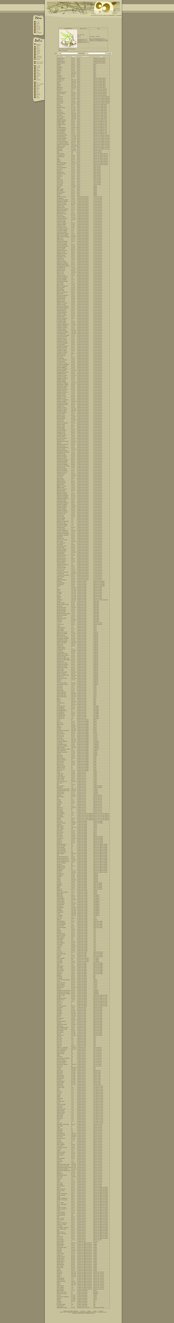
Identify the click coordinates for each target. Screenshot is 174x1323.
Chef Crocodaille (60, 958)
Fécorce (59, 109)
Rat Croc (59, 1016)
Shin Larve (59, 918)
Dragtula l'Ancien (61, 405)
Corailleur (59, 126)
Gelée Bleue (60, 687)
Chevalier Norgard (61, 1304)
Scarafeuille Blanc (61, 709)
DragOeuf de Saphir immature (63, 659)
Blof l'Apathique (60, 289)
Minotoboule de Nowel (62, 1175)
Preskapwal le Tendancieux (63, 533)
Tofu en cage (60, 941)
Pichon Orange (60, 970)
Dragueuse (59, 679)
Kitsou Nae (59, 830)
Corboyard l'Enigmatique (62, 342)
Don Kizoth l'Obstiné (61, 370)
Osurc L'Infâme (60, 1202)
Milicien (58, 1299)
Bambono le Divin (61, 207)
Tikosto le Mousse (61, 413)
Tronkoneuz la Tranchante (63, 575)
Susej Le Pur (60, 1238)
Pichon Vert (59, 972)
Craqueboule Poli (61, 155)
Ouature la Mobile (61, 249)
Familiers (38, 53)
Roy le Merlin (60, 541)
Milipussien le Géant (61, 485)
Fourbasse (59, 175)
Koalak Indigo (60, 1262)
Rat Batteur (59, 1013)
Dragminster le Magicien (62, 382)
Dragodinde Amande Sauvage (63, 990)
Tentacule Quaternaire (62, 135)
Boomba (59, 170)
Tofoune (59, 949)
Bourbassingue (60, 147)
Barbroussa (59, 89)
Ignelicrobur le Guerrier (62, 632)
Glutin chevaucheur (61, 1152)
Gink (58, 1216)
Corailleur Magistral (61, 127)
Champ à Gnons (60, 899)
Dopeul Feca (60, 1070)
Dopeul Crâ (59, 1073)
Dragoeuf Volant (60, 669)
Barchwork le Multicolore (62, 295)
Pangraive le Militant (61, 509)
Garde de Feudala (61, 845)
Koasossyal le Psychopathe (63, 465)
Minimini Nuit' (60, 1173)
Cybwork (59, 729)
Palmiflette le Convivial (62, 253)
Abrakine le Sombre (61, 202)
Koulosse (59, 1276)
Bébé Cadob (60, 1125)
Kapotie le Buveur (61, 985)
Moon (58, 152)
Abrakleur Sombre (61, 107)
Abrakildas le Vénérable (62, 201)
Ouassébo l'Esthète (61, 247)
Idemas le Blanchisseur (62, 1193)
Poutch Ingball (60, 1239)
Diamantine (59, 1272)
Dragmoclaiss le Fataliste (62, 384)
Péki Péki (59, 872)
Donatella (59, 1022)
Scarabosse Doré (61, 705)
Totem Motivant (60, 1289)
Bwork (58, 721)
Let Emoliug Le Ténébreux (63, 1227)
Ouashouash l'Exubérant (62, 246)
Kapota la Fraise (60, 439)
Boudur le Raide (60, 206)
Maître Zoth (59, 98)
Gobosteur (59, 592)
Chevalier (59, 1298)
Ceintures (38, 73)
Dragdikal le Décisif (61, 373)
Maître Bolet (59, 895)
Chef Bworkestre (61, 1185)
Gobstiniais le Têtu (61, 433)
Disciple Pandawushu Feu (63, 859)
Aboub (58, 1187)
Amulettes (38, 66)
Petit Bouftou (60, 815)
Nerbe (58, 104)
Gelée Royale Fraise (61, 695)
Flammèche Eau (60, 718)
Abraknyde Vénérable (62, 615)
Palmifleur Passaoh (61, 124)
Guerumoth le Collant (61, 438)
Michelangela (60, 1025)
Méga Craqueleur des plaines (63, 749)
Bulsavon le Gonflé (61, 304)
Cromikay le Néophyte (62, 359)
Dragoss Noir (60, 644)
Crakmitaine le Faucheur (62, 345)
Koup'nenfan (60, 1161)
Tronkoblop (59, 978)
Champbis (59, 909)
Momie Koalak (60, 1267)
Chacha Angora (60, 785)
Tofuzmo (59, 950)
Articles (38, 47)
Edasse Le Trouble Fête (62, 1047)
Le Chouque (60, 169)
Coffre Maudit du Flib (61, 92)
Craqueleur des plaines (62, 745)
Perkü (58, 590)
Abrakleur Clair (60, 79)
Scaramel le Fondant (61, 545)
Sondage (38, 28)
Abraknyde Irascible (61, 610)
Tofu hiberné (60, 1182)
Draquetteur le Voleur (61, 410)
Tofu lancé (59, 1122)
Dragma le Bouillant (61, 381)
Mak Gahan (59, 782)
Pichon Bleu (59, 962)
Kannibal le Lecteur (61, 226)
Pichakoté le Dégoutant (62, 510)
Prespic (59, 1119)
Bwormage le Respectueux (63, 307)
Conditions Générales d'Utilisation (70, 1311)
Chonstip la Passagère (62, 336)
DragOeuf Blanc (60, 652)
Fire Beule (59, 1301)
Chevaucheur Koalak (61, 1247)
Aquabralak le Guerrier (62, 639)
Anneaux (38, 67)
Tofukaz (59, 947)
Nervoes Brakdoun (61, 1050)
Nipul (58, 1230)
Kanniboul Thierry (61, 62)
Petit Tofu (59, 819)
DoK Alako (59, 1249)
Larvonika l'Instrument (62, 232)
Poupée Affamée (60, 1279)
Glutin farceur (60, 1155)
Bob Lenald (59, 821)
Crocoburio (59, 959)
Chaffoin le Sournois (61, 313)
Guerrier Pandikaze (61, 862)
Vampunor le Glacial (61, 261)
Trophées (38, 79)
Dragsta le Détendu (61, 395)
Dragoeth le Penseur (61, 390)
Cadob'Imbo (59, 1129)
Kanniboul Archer (61, 58)
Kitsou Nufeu (60, 835)
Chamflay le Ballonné (61, 322)
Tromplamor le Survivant (62, 572)
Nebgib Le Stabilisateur (62, 1198)
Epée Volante (60, 1115)
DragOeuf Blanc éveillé (62, 653)
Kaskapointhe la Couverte (63, 441)
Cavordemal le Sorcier (62, 309)
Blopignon (59, 975)
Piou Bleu (59, 1036)
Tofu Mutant (59, 944)
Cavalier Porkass (61, 995)
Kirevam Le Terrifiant (61, 1224)
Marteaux (38, 94)
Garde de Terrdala (61, 850)
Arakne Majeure (60, 629)
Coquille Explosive (61, 647)
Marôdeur (59, 596)
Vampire (59, 799)
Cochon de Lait (60, 736)
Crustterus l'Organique (62, 365)
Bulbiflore (59, 885)
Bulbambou (59, 884)
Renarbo (59, 989)
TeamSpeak (39, 32)
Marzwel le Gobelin (61, 1062)
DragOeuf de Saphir (61, 656)
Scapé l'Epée (60, 544)
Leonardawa (60, 1007)
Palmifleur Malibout (61, 121)
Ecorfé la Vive (60, 215)
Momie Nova (60, 807)
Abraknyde (59, 605)
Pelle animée (60, 1116)
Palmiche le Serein (61, 252)
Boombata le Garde (61, 296)
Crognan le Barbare (61, 355)
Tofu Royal (59, 945)
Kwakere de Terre (61, 767)
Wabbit (58, 187)
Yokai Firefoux (60, 827)
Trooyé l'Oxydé (60, 573)
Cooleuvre (59, 841)
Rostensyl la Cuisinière (62, 539)
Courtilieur (59, 593)
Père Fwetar (60, 1136)
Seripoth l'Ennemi (61, 552)
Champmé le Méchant (62, 330)
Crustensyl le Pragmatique (63, 364)
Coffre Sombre (60, 1305)
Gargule (59, 804)
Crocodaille (59, 961)
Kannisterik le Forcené (62, 227)
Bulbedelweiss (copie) (62, 1307)
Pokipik (58, 1179)
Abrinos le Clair (60, 272)
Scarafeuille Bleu (60, 707)
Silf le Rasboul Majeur (62, 162)
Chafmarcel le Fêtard (61, 315)
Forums (38, 23)
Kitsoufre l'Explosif (61, 449)
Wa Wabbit (59, 186)
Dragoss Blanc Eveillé (62, 672)
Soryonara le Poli (61, 556)
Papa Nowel (59, 1176)
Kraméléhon (59, 67)
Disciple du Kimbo (61, 78)
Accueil (37, 21)
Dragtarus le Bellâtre (61, 401)
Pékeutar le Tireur (61, 415)
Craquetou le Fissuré (61, 349)
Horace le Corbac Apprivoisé (63, 979)
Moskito (59, 919)
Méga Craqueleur (61, 747)
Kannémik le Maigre (61, 224)
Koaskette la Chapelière (62, 464)
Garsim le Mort (60, 421)
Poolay (58, 86)
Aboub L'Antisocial (61, 1189)
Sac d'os (59, 1093)
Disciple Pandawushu (62, 844)
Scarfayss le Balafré (61, 549)
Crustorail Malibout (61, 130)
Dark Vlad (59, 795)
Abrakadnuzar (60, 198)
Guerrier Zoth (60, 101)
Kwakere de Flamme (61, 759)
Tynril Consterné (60, 116)
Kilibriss (59, 159)
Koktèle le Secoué (61, 467)
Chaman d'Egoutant (61, 1021)
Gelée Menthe (60, 690)
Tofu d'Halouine (60, 938)
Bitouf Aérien (60, 87)
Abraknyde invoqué (61, 609)
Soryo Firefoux (60, 829)
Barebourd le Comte (61, 213)
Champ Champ (60, 901)
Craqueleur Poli (60, 156)
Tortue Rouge (60, 182)
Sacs (37, 78)
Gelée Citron (60, 685)
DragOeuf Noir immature (62, 667)
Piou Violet (59, 1044)
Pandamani (59, 864)
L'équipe (89, 1311)
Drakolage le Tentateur (62, 409)
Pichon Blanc (60, 967)
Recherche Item (39, 61)
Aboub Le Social (60, 1190)
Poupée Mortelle (60, 1278)
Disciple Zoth (60, 99)
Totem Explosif (60, 1287)
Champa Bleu (60, 896)
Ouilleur (59, 598)
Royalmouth (59, 599)
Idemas (58, 1192)
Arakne (58, 625)
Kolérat (58, 956)
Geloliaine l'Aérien (61, 427)
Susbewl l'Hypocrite (61, 559)
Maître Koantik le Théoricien (63, 236)
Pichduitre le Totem (61, 513)
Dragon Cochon (60, 739)
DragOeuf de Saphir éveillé (63, 658)
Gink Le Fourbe (60, 1218)
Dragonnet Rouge (61, 1112)
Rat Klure (59, 1033)
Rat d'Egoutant (60, 1018)
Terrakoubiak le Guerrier (62, 684)
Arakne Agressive (61, 627)
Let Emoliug (59, 1225)
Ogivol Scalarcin (60, 1052)
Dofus (37, 76)
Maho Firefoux (60, 825)
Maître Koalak (60, 1242)
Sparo (58, 95)
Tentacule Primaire (61, 136)
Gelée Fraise (60, 689)
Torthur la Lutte (60, 570)
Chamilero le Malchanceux (63, 324)
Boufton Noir (60, 890)
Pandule (59, 881)
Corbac (58, 981)
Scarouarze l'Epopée (61, 550)
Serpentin (59, 1001)
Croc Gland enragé (61, 953)
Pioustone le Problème (62, 525)
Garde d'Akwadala (61, 849)
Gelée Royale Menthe (62, 696)
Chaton (58, 1102)
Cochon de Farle (61, 733)
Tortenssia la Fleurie (61, 567)
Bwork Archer (60, 722)
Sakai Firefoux (60, 1142)
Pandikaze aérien (61, 865)
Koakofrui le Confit (61, 453)
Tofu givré (59, 1149)
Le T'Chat (82, 1311)
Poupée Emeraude (61, 1281)
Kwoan (58, 805)
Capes (37, 72)
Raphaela (59, 1009)
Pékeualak (59, 1252)
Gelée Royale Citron (61, 693)
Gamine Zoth (60, 96)
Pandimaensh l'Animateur (62, 502)
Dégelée (59, 64)
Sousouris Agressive (61, 1005)
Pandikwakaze (60, 869)
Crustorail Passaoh (61, 133)
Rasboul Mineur (60, 153)
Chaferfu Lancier (61, 1101)
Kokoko (59, 178)
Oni (58, 798)
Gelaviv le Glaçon (61, 425)
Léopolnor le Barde (61, 473)
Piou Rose (59, 1039)
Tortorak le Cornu (61, 569)
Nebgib (58, 1196)
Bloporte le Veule (60, 290)
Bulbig (58, 887)
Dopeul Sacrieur (60, 1110)
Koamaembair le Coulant (62, 459)
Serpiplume (59, 76)
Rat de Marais (60, 1032)
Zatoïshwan (59, 1056)
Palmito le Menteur (61, 255)
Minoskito (59, 70)
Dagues (38, 88)
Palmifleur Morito (60, 122)
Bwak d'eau (59, 770)
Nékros (58, 1090)
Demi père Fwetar (61, 1135)
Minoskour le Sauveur (62, 489)
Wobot (58, 195)
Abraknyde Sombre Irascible (63, 613)
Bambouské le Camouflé (62, 209)
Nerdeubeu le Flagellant (62, 241)
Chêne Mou (59, 619)
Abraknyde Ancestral (61, 607)
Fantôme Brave (60, 792)
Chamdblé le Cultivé (61, 321)
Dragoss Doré (60, 676)
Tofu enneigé (60, 1184)
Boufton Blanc (60, 893)
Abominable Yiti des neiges (63, 1124)
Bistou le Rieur (60, 284)
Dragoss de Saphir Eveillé (63, 675)
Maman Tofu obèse (61, 935)
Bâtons (37, 87)
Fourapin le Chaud (61, 219)
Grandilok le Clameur (61, 435)
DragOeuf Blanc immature (63, 655)
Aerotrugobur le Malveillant (63, 638)
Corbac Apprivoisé (61, 982)
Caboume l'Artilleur (61, 216)
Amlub (58, 1205)
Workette (59, 1270)
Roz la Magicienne (61, 542)
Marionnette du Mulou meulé (63, 1164)
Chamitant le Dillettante (62, 325)
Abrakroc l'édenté (61, 270)
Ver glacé (59, 1141)
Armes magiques (40, 83)
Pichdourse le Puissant (62, 512)
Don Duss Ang (60, 735)
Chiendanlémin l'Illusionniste (63, 266)
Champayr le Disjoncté (62, 327)
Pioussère (59, 1045)
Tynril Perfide (60, 118)
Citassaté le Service (61, 338)
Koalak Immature (61, 1261)
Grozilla (59, 1069)
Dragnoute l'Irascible (61, 387)
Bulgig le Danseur (61, 301)
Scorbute (59, 955)
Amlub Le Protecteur (61, 1209)
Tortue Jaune (60, 181)
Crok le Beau (60, 356)
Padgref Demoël (60, 1053)
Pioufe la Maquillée (61, 518)
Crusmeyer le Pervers (62, 362)
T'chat (37, 25)
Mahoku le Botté (60, 479)
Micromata (59, 842)
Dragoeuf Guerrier (61, 635)
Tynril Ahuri (59, 115)
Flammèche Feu (60, 716)
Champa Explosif (61, 902)
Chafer (58, 772)
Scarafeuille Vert (60, 713)
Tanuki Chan (60, 836)
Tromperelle (59, 915)
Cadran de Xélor (60, 1087)
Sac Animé (59, 1092)
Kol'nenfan (59, 1159)
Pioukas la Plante (61, 519)
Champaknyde (60, 907)
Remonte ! (101, 1311)
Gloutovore (59, 176)
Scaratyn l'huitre (60, 547)
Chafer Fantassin (61, 776)
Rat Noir (59, 1019)
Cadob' (58, 1127)
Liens (37, 31)
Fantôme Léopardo (61, 822)
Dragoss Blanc (60, 670)
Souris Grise (60, 810)
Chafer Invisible (60, 778)
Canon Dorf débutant (61, 167)
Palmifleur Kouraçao (61, 119)
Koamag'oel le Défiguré (62, 461)
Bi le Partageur (60, 282)
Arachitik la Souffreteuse (62, 276)
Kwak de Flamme (61, 758)
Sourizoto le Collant (61, 221)
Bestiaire (38, 59)
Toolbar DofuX (39, 63)
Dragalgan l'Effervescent (62, 372)
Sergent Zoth (60, 102)
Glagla (58, 1150)
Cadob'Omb (59, 1130)
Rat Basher (59, 1012)
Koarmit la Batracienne (62, 462)
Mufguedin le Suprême (62, 493)
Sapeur (58, 589)
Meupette (59, 84)
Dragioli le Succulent (61, 376)
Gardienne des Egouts (62, 1024)
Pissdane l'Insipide (61, 529)
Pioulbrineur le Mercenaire (63, 521)
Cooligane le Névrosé (62, 341)
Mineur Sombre (60, 1290)
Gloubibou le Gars (61, 432)
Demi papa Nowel (61, 1133)
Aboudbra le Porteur (61, 196)
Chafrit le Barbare (61, 316)
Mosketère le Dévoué (62, 492)
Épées (37, 90)
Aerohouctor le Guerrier (62, 636)
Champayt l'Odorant (61, 329)
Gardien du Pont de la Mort (63, 144)
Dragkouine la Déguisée (62, 378)
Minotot (58, 73)
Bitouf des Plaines (61, 164)
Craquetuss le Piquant (62, 350)
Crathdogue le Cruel (61, 353)
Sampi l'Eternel (60, 258)
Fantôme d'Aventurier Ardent (63, 789)
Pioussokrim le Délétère (62, 524)
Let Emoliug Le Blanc (61, 1229)
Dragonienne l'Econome (62, 392)
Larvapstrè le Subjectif (62, 230)
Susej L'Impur (60, 1236)
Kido (58, 158)
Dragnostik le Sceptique (62, 385)
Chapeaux (38, 75)
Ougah (58, 913)
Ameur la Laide (60, 273)
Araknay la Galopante (62, 278)
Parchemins (39, 57)
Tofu (58, 1121)
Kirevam (59, 1221)
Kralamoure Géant (61, 146)
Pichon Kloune (60, 969)
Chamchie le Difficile (61, 319)
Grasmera (59, 1067)
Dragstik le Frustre (61, 398)
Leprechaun (59, 755)
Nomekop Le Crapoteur (62, 1064)
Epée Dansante (60, 1113)
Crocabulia (59, 650)
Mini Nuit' (59, 1172)
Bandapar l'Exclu (61, 212)
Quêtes (38, 48)
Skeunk (59, 1284)
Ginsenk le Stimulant (61, 430)
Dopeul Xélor (60, 1072)
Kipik (58, 1156)
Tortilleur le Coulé (61, 565)
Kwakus (59, 1162)
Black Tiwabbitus (61, 1144)
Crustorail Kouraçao (61, 129)
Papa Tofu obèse (61, 936)
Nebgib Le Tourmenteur (62, 1199)
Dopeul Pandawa (61, 1081)
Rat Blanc (59, 1015)
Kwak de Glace (60, 761)
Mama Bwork (60, 732)
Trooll (58, 704)
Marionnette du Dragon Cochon (64, 1167)
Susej (58, 1235)
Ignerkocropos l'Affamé (62, 633)
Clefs (37, 54)
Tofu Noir (59, 930)
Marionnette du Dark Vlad (62, 1165)
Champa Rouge (60, 904)
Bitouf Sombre (60, 112)
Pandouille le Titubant (61, 507)
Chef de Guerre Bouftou (62, 892)
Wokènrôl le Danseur (61, 579)
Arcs (37, 82)
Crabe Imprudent (61, 813)
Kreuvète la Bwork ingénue (63, 730)
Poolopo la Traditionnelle (62, 530)
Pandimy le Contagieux (62, 504)
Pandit (58, 878)
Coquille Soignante (61, 649)
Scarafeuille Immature (62, 710)
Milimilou (59, 818)
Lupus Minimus (60, 816)
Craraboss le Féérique (62, 352)
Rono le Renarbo (61, 984)
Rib (58, 784)
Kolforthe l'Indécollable (62, 469)
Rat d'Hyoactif (60, 1030)
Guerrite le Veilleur (61, 436)
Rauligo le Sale (60, 538)
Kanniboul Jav (60, 59)
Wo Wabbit (59, 193)
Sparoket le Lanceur (61, 558)
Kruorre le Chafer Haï (62, 781)
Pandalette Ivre (60, 873)
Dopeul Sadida (60, 1082)
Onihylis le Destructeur (62, 242)
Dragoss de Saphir (61, 673)
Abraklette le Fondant (62, 204)
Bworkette (59, 727)
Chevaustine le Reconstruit (63, 335)
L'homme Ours (60, 624)
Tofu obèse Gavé (61, 933)
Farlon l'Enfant (60, 478)
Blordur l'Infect (60, 293)
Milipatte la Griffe (60, 487)
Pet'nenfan (59, 1178)
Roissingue (59, 149)
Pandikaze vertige (61, 867)
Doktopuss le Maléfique (62, 369)
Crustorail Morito (60, 132)
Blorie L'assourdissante (62, 292)
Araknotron (59, 616)
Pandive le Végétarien (62, 505)
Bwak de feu (60, 756)
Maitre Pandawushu (61, 852)
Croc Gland (59, 952)
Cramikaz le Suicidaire (62, 347)
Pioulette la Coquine (61, 522)
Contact (95, 1311)
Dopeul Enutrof (60, 1078)
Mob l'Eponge (60, 965)
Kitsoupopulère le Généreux (63, 452)
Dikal (58, 1089)
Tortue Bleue (60, 179)
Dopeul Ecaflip (60, 1075)
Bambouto (59, 882)
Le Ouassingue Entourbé (62, 142)
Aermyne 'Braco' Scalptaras (63, 1058)
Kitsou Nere (59, 833)
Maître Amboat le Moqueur (63, 233)
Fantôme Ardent (60, 793)
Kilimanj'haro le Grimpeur (62, 444)
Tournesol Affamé (61, 921)
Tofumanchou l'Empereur (62, 564)
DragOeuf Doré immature (62, 664)
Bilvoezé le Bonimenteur (62, 285)
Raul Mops (59, 973)
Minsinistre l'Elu (60, 484)
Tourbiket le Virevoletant (62, 496)
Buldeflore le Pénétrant (62, 302)
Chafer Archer (60, 773)
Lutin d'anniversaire (61, 750)
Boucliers (38, 70)
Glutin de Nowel (60, 1153)
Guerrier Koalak (60, 1253)
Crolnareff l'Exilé (60, 358)
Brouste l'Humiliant (61, 418)
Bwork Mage (60, 1098)
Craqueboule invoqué (62, 744)
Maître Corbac (60, 987)
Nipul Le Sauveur (61, 1232)
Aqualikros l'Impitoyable (62, 641)
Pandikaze (59, 876)
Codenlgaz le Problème (62, 339)
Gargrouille (59, 802)
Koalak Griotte (60, 1259)
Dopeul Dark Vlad (61, 1215)
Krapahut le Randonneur (62, 470)
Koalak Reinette (60, 1264)
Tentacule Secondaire (62, 138)
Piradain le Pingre (61, 527)
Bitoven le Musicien (61, 561)
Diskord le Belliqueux (61, 367)
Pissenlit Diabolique (61, 922)
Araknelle (59, 1302)
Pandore (59, 879)
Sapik (58, 1181)
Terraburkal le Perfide (62, 682)
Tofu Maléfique (60, 812)
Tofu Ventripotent (61, 942)
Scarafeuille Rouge (61, 715)
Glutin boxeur (60, 1145)
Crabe (58, 964)
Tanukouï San (60, 838)
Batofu (58, 929)
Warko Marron (60, 1245)
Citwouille (59, 801)
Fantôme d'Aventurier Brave (63, 790)
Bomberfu (59, 932)
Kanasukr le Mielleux (61, 222)
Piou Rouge (59, 1041)
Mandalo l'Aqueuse (61, 482)
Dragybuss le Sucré (61, 407)
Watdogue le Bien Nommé (63, 264)
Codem (58, 1210)
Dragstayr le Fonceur (62, 396)
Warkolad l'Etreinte (61, 267)
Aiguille (58, 1096)
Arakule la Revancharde (62, 281)
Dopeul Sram (60, 1084)
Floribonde (59, 110)
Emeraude (59, 1273)
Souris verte (60, 1002)
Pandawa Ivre (60, 875)
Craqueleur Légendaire (62, 741)
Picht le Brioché (60, 515)
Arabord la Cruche (61, 275)
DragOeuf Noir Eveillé (62, 665)
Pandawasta (60, 1118)
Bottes (37, 69)
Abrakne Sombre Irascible (63, 604)
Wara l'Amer (60, 578)
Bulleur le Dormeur (61, 299)
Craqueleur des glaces (62, 1147)
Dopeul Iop (59, 1079)
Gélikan (59, 585)
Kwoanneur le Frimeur (62, 472)
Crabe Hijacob (60, 584)
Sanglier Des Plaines (61, 998)
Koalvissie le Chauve (61, 458)
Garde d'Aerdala (60, 847)
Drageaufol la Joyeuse (62, 375)
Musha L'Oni (60, 809)
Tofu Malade (60, 939)
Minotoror (59, 72)
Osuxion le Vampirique (62, 244)
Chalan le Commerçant (62, 318)
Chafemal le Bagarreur (62, 312)
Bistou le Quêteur (61, 287)
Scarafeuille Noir (60, 712)
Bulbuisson (59, 889)
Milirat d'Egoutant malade (62, 1027)
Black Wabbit (60, 190)
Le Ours (59, 622)
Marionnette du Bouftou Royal (63, 1170)
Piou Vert (59, 1042)
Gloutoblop (59, 976)
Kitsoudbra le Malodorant (62, 447)
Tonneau (59, 90)
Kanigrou (59, 996)
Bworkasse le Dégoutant (62, 305)
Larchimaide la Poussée (62, 229)
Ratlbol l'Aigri (60, 536)
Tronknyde (59, 621)
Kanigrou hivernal (61, 1138)
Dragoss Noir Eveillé (61, 642)
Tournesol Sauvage (61, 927)
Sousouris (59, 1004)
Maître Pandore (60, 853)
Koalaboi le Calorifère (61, 455)
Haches (38, 93)
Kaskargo (59, 81)
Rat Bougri (59, 581)
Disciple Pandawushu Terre (63, 861)
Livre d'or (38, 29)
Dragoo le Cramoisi (61, 393)
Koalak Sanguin (60, 1244)
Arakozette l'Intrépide (61, 279)
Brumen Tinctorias (61, 1059)
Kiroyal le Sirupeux (61, 445)
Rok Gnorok (60, 1065)
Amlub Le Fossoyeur (61, 1207)
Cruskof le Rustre (61, 361)
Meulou (58, 701)
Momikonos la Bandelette (62, 495)
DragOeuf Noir (60, 645)
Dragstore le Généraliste (62, 399)
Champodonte (60, 912)
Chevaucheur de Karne (62, 752)
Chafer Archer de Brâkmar (63, 1296)
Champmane (60, 910)
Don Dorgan (60, 738)
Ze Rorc (59, 719)
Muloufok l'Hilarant (61, 298)
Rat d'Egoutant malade (62, 1029)
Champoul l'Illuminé (61, 333)
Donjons (38, 51)
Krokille (58, 681)
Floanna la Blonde (61, 416)
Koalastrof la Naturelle (62, 456)
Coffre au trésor (60, 1241)
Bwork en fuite (60, 724)
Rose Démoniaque (61, 924)
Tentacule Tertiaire (61, 139)
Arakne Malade (60, 630)
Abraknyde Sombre (61, 612)
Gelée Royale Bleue (61, 692)
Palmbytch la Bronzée (62, 250)
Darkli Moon (59, 150)
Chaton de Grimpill (61, 1104)
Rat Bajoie (59, 1010)
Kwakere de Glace (61, 765)
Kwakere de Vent (61, 769)
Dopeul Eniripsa (60, 1076)
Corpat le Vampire (61, 344)
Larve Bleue (59, 916)
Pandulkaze (59, 870)
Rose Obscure (60, 925)
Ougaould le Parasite (61, 499)
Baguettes (38, 85)
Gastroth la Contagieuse (62, 422)
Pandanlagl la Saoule (61, 501)
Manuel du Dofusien (38, 45)
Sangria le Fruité (60, 259)
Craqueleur (59, 1107)
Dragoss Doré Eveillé (62, 678)
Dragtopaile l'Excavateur (62, 404)
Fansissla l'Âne (60, 475)
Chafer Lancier (60, 779)
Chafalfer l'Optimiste (61, 310)
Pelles (37, 96)
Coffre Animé (60, 1105)
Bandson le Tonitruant (62, 210)
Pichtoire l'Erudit (60, 516)
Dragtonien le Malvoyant (62, 402)
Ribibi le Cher (60, 238)
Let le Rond (59, 476)
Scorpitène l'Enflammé (62, 412)
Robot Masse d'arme (61, 1292)
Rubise (58, 1282)
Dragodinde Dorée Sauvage (63, 992)
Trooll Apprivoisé (60, 702)
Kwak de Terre (60, 762)
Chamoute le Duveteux (62, 218)
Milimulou (59, 699)
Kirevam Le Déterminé (62, 1222)
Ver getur (59, 1139)
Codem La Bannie (61, 1213)
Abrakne (59, 601)
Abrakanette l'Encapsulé (62, 199)
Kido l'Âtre (59, 442)
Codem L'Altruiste (61, 1212)
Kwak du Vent (60, 764)
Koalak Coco (60, 1255)
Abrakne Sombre (61, 602)
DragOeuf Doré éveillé (62, 662)
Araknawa (59, 839)
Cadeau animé (60, 1085)
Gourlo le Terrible (61, 93)
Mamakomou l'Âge (61, 481)
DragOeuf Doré (60, 661)
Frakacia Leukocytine (62, 1061)
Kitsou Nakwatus (61, 1158)
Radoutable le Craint (61, 256)
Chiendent (59, 106)
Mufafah (59, 161)
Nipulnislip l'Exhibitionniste (62, 498)
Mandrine (59, 69)
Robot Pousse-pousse (62, 1293)
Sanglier (59, 1095)
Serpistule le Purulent (61, 555)
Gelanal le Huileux (61, 424)
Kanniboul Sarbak (61, 61)
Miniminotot (59, 787)
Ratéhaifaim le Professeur (63, 535)
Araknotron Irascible (61, 618)
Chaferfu (59, 1099)
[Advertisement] (83, 23)
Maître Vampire (60, 796)
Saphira (59, 1275)
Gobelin (59, 753)
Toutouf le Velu (60, 419)
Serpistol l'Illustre (61, 553)
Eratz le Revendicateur (62, 1049)
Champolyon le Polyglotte (62, 332)
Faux (37, 91)
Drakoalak (59, 1250)
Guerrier (59, 1295)
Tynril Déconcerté (61, 113)
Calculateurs (39, 56)
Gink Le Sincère (60, 1219)
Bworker (59, 725)
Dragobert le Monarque (62, 389)
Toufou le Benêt (60, 576)
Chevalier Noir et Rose (62, 141)
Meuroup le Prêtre (61, 490)
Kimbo (58, 82)
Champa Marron (60, 898)
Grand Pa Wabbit (61, 192)
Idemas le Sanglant (61, 1195)
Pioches (38, 97)
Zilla (58, 855)
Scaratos (59, 75)
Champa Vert (60, 905)
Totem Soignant (60, 1285)
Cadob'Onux (60, 1132)
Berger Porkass (60, 999)
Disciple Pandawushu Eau (63, 858)
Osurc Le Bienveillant (62, 1204)
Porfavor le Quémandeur (62, 532)
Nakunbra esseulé (61, 173)
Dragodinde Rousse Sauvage (63, 993)
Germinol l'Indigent (61, 429)
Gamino (59, 66)
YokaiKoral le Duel (61, 269)
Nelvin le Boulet (60, 239)
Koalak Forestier (60, 1258)
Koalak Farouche (61, 1256)
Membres (38, 26)
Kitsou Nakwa (60, 832)
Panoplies (38, 50)
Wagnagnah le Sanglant (62, 262)
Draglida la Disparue (61, 379)
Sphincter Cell (60, 1035)
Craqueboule (60, 742)
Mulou (58, 698)
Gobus (58, 595)
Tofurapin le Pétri (61, 562)
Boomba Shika (60, 172)
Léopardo (59, 824)
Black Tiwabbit (60, 189)
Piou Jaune (59, 1038)
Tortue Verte (60, 184)
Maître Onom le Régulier (62, 235)
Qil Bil (58, 1055)
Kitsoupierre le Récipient (62, 450)
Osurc (58, 1201)
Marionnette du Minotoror (62, 1169)
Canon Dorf (59, 166)
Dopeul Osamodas (61, 1109)
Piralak (58, 1269)
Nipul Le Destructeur (61, 1233)
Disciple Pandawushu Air (62, 856)
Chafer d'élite (60, 775)
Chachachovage (60, 582)
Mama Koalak (60, 1265)
